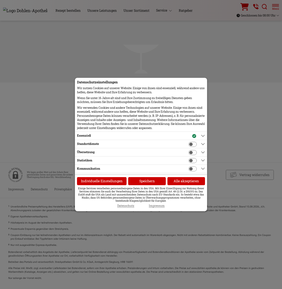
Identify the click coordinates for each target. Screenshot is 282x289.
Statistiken (84, 160)
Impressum (157, 206)
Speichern (147, 181)
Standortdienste (88, 144)
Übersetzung (86, 152)
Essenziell (84, 135)
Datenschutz (125, 206)
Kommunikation (88, 169)
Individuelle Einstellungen (102, 181)
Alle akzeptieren (186, 181)
